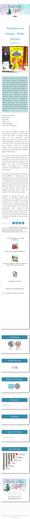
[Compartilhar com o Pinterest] (19, 223)
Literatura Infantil (13, 230)
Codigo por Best (16, 517)
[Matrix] (11, 389)
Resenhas (23, 232)
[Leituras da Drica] (18, 350)
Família (21, 227)
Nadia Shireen (15, 232)
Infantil (10, 229)
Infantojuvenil (17, 229)
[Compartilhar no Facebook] (13, 223)
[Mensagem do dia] (11, 350)
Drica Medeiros (14, 227)
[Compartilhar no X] (16, 223)
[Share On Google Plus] (23, 223)
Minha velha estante (11, 515)
